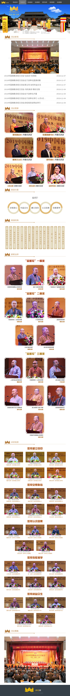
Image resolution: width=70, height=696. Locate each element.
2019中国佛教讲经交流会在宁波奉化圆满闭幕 (22, 80)
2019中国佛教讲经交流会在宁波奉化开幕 (20, 94)
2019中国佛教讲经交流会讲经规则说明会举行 (22, 103)
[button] (8, 57)
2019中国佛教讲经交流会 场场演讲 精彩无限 (22, 89)
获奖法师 (44, 2)
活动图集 (59, 2)
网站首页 (15, 2)
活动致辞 (37, 2)
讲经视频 (52, 2)
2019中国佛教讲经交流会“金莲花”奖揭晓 (20, 76)
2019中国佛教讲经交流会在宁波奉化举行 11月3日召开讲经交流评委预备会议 (35, 98)
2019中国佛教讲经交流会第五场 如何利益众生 (22, 85)
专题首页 (22, 2)
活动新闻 (30, 2)
